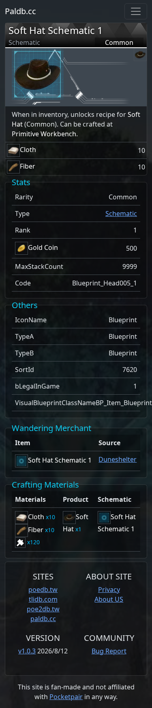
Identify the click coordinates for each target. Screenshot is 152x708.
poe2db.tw (43, 608)
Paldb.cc (20, 11)
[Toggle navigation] (135, 11)
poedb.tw (43, 589)
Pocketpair (66, 696)
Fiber (27, 166)
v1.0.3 (27, 651)
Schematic (121, 213)
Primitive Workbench (44, 133)
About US (108, 599)
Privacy (109, 589)
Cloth (28, 149)
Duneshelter (117, 459)
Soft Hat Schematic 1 (56, 30)
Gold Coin (43, 247)
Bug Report (109, 651)
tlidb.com (43, 599)
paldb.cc (43, 618)
